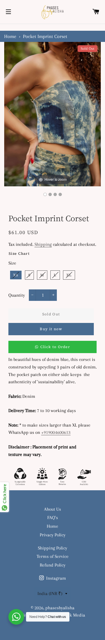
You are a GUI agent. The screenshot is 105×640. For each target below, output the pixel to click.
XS (15, 275)
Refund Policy (53, 565)
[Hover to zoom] (52, 113)
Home (10, 36)
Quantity (16, 295)
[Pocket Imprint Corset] (45, 194)
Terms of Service (53, 556)
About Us (52, 509)
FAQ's (52, 517)
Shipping (43, 244)
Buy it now (51, 329)
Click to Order (55, 346)
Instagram (55, 578)
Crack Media (73, 615)
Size (12, 263)
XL (69, 275)
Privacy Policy (53, 534)
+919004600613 (56, 432)
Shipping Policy (52, 548)
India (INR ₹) (50, 593)
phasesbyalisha (59, 607)
